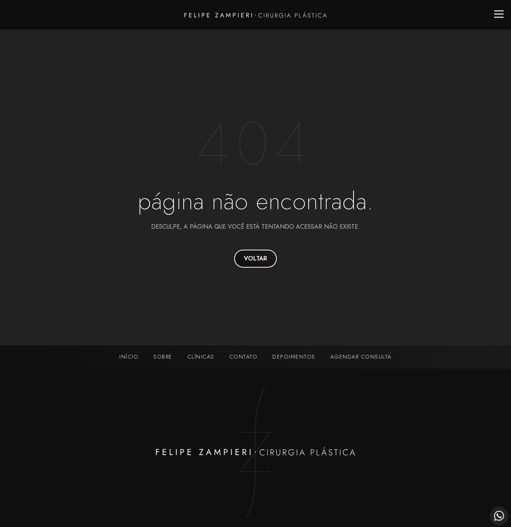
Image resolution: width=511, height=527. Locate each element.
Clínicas (200, 356)
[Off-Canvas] (498, 14)
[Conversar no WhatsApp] (499, 515)
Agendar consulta (361, 356)
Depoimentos (293, 356)
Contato (243, 356)
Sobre (162, 356)
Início (128, 356)
